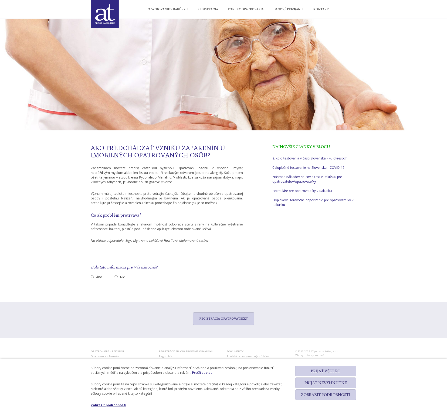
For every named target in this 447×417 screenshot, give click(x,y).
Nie (122, 277)
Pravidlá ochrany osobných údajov (248, 356)
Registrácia (166, 356)
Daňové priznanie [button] (288, 9)
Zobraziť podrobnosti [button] (108, 405)
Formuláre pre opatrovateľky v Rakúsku (302, 191)
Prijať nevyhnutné (326, 382)
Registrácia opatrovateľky (223, 318)
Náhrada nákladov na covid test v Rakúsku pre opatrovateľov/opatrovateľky (307, 179)
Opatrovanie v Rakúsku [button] (168, 9)
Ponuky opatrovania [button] (246, 9)
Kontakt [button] (321, 9)
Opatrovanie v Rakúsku (105, 356)
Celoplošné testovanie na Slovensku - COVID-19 (308, 167)
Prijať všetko (325, 371)
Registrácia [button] (207, 9)
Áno (99, 277)
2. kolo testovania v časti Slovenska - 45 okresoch (309, 158)
